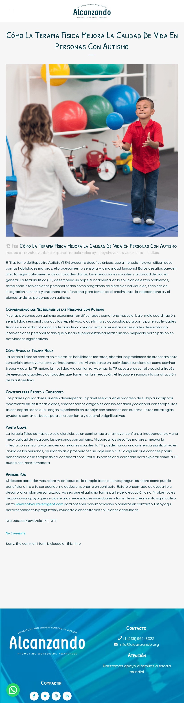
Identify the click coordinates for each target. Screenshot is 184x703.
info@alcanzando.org (139, 644)
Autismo (45, 253)
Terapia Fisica (79, 253)
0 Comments (132, 253)
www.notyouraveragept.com (39, 504)
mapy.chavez (107, 253)
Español (60, 253)
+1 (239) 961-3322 (138, 639)
